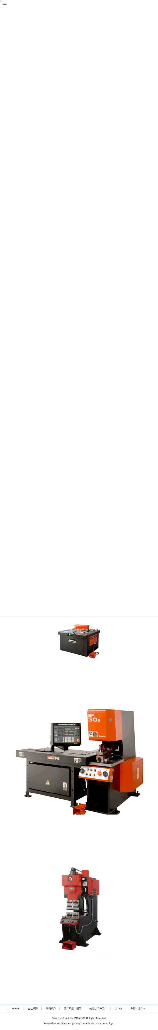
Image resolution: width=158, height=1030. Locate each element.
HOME (16, 1008)
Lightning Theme (78, 1024)
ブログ (118, 1008)
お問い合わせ (138, 1008)
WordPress (62, 1024)
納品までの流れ (98, 1008)
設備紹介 (51, 1008)
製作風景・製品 (72, 1008)
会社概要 (33, 1008)
